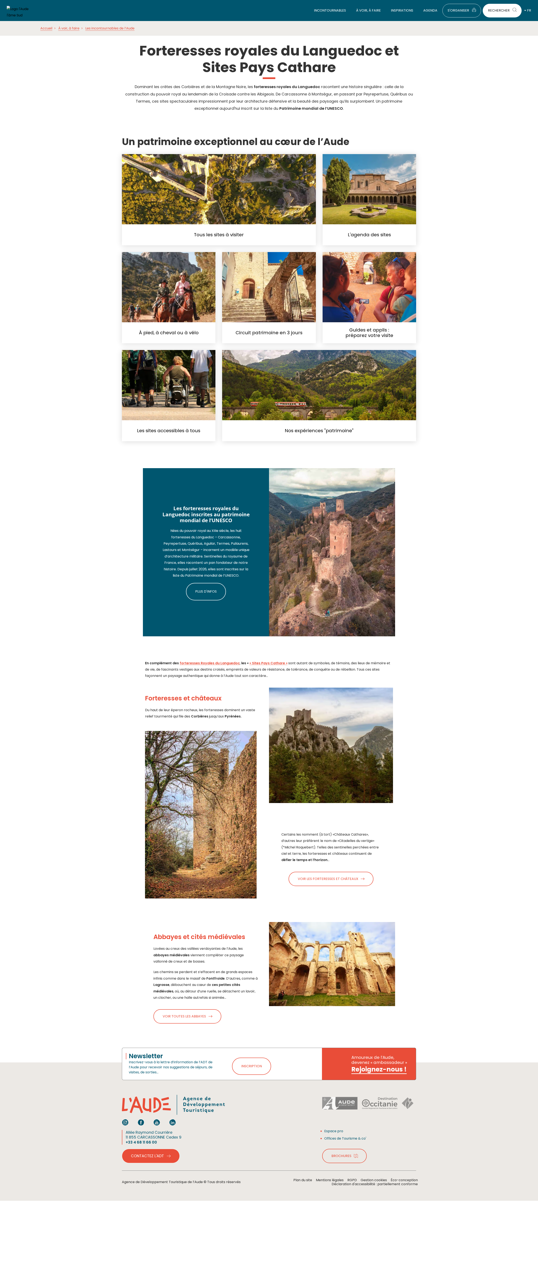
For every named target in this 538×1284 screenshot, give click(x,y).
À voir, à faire (68, 28)
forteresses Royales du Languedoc (210, 663)
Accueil (46, 28)
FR (529, 10)
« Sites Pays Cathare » (268, 663)
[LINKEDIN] (172, 1122)
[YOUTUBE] (156, 1122)
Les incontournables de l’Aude (109, 28)
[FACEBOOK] (141, 1122)
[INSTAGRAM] (125, 1122)
